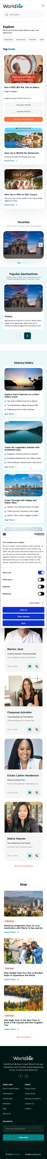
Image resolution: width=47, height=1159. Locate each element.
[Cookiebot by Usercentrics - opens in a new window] (34, 534)
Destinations (21, 40)
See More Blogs (23, 1037)
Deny (23, 623)
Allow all (23, 610)
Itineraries (32, 40)
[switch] (41, 579)
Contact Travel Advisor (23, 119)
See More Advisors (23, 866)
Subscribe (23, 1137)
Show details (34, 603)
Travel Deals (8, 40)
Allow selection (23, 616)
